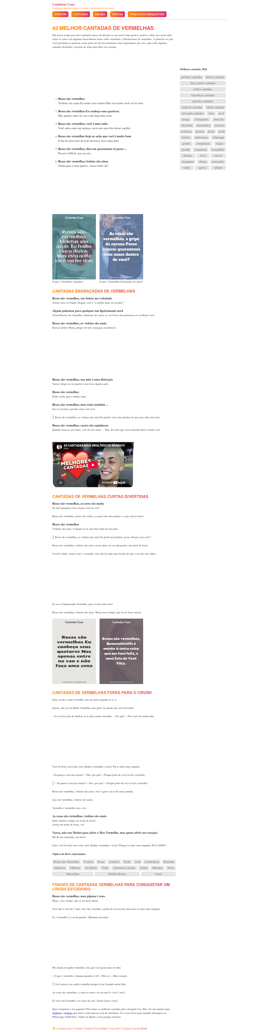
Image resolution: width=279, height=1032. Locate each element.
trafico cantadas (203, 89)
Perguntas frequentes (147, 14)
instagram (188, 161)
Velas (105, 868)
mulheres (57, 1013)
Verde (127, 862)
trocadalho (218, 149)
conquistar (200, 149)
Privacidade (101, 1028)
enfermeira (201, 137)
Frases (100, 14)
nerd (221, 113)
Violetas (88, 862)
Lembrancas (152, 862)
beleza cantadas (215, 77)
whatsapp (218, 137)
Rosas (101, 862)
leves (203, 155)
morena (199, 131)
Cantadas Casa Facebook (134, 1028)
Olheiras (75, 868)
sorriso (218, 155)
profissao (186, 131)
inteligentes (202, 119)
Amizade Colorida (124, 868)
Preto (171, 868)
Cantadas (81, 14)
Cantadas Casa (64, 1028)
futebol (186, 137)
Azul (138, 862)
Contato (78, 1028)
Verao (158, 874)
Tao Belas (91, 868)
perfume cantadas (191, 77)
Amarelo (114, 862)
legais (219, 143)
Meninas (157, 868)
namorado (218, 161)
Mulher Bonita (117, 874)
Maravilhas (72, 874)
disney (203, 161)
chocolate (187, 125)
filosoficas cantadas (202, 95)
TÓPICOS (60, 14)
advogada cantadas (193, 113)
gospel (186, 143)
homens (69, 1013)
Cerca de (114, 1028)
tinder (186, 167)
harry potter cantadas (202, 83)
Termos (88, 1028)
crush (221, 131)
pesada (186, 149)
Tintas (144, 868)
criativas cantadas (191, 107)
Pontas (117, 14)
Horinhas (168, 862)
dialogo (187, 155)
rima (211, 113)
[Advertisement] (114, 73)
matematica (203, 125)
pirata (211, 131)
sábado (218, 167)
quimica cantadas (203, 101)
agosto (202, 167)
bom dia (219, 119)
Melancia (59, 868)
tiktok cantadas (215, 107)
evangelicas (203, 143)
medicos (219, 125)
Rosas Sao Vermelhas (66, 862)
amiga (185, 119)
